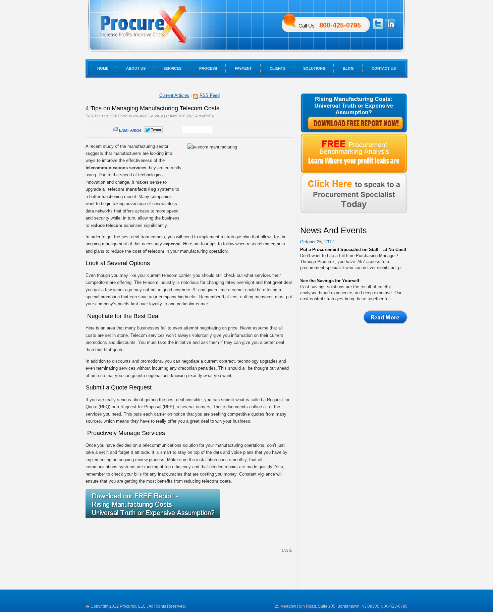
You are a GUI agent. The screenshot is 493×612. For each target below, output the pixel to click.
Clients (277, 68)
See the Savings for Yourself (329, 280)
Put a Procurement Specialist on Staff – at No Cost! (353, 249)
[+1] (197, 129)
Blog (348, 68)
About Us (136, 68)
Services (172, 68)
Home (102, 68)
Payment (243, 68)
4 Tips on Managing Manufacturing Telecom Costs (152, 108)
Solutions (314, 68)
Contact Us (384, 68)
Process (208, 68)
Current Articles (174, 95)
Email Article (130, 130)
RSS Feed (210, 95)
